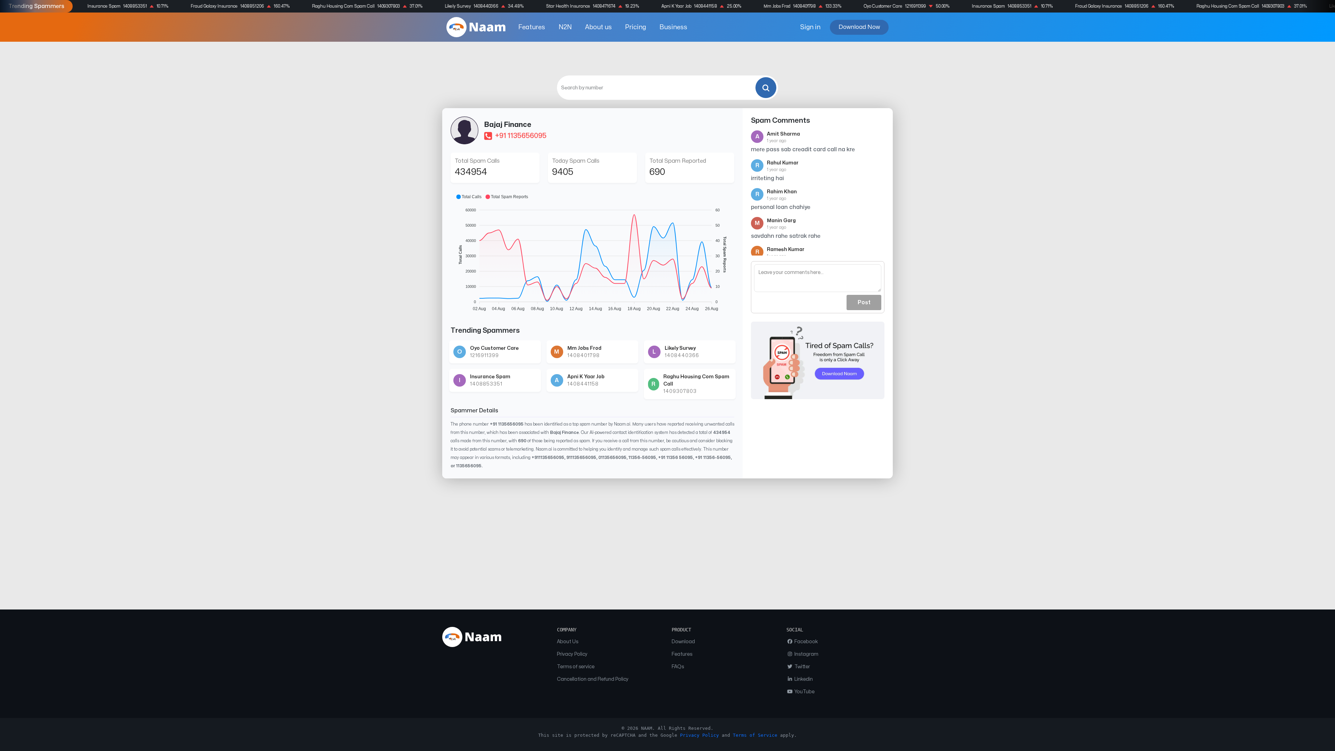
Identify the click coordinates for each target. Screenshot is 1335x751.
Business (673, 27)
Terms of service (575, 666)
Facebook (805, 641)
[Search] (765, 87)
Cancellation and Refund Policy (593, 679)
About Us (567, 641)
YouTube (804, 691)
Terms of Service (755, 735)
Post (864, 302)
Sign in (810, 27)
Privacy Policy (572, 654)
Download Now (859, 27)
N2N (565, 27)
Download (683, 641)
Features (531, 27)
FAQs (678, 666)
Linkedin (803, 679)
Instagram (805, 654)
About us (598, 27)
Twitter (801, 666)
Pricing (635, 27)
